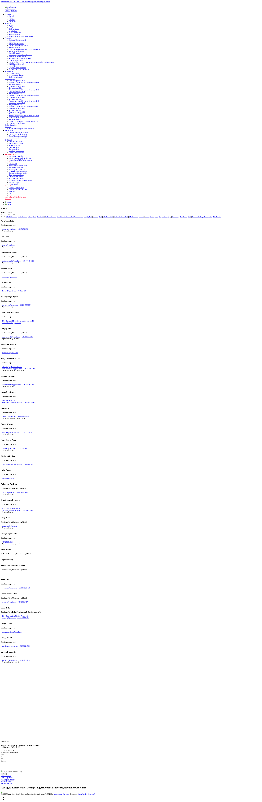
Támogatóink (9, 130)
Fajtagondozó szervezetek (17, 68)
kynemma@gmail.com (9, 588)
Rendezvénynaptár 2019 (17, 117)
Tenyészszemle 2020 (15, 114)
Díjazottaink (9, 162)
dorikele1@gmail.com (9, 416)
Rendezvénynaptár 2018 (17, 123)
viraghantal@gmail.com (10, 646)
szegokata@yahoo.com (9, 526)
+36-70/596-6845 (23, 229)
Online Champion (10, 125)
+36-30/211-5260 (24, 646)
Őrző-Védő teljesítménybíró (27, 217)
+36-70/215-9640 (26, 432)
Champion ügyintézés (16, 60)
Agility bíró (88, 217)
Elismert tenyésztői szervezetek (19, 69)
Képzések (8, 127)
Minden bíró (217, 217)
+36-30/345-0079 (29, 464)
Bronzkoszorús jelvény (16, 178)
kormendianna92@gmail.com (11, 323)
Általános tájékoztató (16, 141)
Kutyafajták (13, 66)
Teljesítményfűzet (14, 47)
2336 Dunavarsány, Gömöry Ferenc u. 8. (15, 616)
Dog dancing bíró (185, 217)
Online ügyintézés (32, 2)
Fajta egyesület (14, 147)
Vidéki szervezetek (15, 33)
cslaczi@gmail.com (8, 448)
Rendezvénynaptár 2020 (17, 112)
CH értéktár (13, 164)
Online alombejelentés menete (18, 45)
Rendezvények (10, 79)
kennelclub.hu (5, 2)
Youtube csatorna (6, 783)
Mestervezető (13, 184)
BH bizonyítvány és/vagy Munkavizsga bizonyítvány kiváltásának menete (33, 62)
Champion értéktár (44, 2)
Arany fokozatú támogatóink (18, 134)
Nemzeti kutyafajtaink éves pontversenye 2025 (24, 90)
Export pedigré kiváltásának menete (20, 55)
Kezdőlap (8, 14)
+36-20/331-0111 (7, 542)
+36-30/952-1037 (22, 492)
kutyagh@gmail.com (9, 618)
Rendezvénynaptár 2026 (17, 81)
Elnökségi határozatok (16, 77)
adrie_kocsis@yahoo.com (10, 432)
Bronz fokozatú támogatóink (18, 138)
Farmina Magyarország (16, 188)
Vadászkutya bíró (50, 217)
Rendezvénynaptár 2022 (17, 103)
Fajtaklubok (13, 31)
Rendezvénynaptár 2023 (17, 97)
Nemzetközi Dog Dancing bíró (202, 217)
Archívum (12, 21)
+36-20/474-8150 (25, 305)
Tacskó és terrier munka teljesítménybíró (70, 217)
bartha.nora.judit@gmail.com (11, 261)
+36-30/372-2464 (24, 588)
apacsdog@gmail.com (9, 602)
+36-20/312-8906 (23, 618)
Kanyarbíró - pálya (165, 217)
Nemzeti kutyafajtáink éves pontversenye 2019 (24, 121)
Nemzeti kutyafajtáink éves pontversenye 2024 (24, 95)
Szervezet (8, 23)
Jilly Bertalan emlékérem (17, 169)
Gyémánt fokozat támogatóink (19, 132)
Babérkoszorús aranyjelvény (18, 173)
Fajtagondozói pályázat (16, 143)
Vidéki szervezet (14, 145)
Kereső (11, 16)
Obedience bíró (108, 217)
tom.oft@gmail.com (8, 478)
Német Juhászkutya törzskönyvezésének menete (24, 49)
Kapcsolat (8, 199)
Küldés (4, 774)
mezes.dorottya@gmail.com (11, 510)
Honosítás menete (14, 53)
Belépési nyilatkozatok (16, 153)
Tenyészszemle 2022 (15, 105)
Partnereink (8, 186)
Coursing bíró (97, 217)
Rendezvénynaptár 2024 (17, 92)
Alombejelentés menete (16, 44)
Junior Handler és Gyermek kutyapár (21, 36)
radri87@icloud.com (8, 492)
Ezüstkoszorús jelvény (16, 177)
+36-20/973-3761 (23, 416)
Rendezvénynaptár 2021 (17, 108)
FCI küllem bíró (11, 217)
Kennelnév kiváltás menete (17, 57)
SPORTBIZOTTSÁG (16, 156)
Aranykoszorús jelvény (16, 175)
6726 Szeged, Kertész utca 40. (12, 367)
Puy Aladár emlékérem (16, 167)
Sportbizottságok (10, 154)
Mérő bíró (175, 217)
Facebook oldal (6, 781)
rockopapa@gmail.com (9, 277)
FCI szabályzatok (14, 73)
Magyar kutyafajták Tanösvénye (15, 197)
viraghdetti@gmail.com (9, 660)
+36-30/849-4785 (28, 385)
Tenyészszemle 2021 (15, 110)
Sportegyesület (14, 149)
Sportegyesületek (14, 34)
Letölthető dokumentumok (17, 40)
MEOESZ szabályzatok (16, 75)
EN (11, 2)
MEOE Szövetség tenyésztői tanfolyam (21, 129)
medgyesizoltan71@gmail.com (12, 464)
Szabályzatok (9, 71)
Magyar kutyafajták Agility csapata (20, 160)
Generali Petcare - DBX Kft (18, 189)
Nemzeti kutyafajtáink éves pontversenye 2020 (24, 116)
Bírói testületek (14, 29)
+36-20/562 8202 (27, 510)
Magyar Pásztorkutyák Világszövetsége (21, 158)
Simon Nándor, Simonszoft (86, 794)
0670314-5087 (22, 291)
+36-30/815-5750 (23, 602)
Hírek (11, 18)
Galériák (12, 20)
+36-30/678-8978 (28, 261)
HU (14, 2)
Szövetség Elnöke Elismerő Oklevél (20, 180)
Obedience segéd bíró (136, 217)
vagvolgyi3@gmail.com (10, 305)
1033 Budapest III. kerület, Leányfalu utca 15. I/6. (18, 321)
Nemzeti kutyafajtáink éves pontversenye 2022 (24, 106)
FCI (10, 195)
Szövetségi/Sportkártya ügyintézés (20, 58)
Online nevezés (21, 2)
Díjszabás (12, 42)
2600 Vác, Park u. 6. (8, 400)
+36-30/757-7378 (27, 337)
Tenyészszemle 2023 (15, 99)
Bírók (11, 27)
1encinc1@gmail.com (9, 291)
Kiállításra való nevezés (16, 64)
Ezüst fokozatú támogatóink (18, 136)
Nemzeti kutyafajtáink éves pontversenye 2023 (24, 101)
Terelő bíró (40, 217)
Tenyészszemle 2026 (15, 84)
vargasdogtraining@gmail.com (12, 632)
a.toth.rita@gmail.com (9, 229)
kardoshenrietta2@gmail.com (11, 385)
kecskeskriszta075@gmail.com (12, 402)
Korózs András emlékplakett (18, 165)
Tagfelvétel (8, 140)
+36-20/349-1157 (22, 448)
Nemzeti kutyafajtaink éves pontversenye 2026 (24, 82)
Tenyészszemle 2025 (15, 88)
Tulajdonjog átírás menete (17, 51)
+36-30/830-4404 (29, 369)
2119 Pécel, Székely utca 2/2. (11, 508)
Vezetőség (12, 25)
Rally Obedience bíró (121, 217)
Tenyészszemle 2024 (15, 93)
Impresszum (58, 794)
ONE (10, 193)
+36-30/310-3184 (24, 660)
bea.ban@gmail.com (8, 245)
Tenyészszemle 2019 (15, 119)
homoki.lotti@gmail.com (10, 353)
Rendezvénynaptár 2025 (17, 86)
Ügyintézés (8, 38)
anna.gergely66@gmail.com (11, 337)
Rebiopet (12, 191)
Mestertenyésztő (14, 182)
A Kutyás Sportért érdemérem (18, 171)
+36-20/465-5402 (29, 402)
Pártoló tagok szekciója (16, 151)
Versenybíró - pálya (151, 217)
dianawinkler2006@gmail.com (12, 369)
